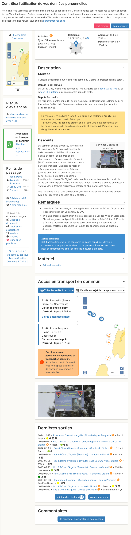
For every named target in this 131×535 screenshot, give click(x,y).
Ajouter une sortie (99, 497)
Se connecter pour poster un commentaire (81, 519)
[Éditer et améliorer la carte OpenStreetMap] (26, 78)
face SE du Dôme (49, 92)
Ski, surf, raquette (51, 265)
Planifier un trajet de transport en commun (102, 290)
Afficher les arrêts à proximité (57, 290)
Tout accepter (120, 26)
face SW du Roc (108, 88)
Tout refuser (102, 26)
